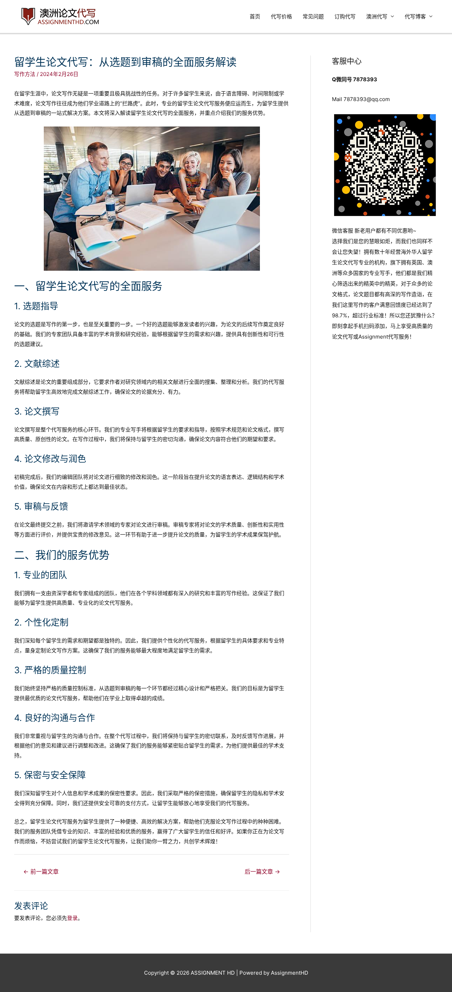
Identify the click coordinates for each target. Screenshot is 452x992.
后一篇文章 (262, 871)
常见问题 (313, 16)
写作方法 (24, 74)
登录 (72, 918)
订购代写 (345, 16)
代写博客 (415, 16)
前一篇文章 (41, 871)
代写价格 (281, 16)
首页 (255, 16)
